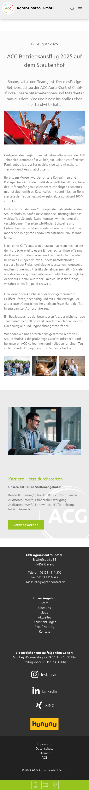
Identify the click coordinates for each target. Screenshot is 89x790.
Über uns (44, 607)
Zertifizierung (44, 626)
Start (44, 603)
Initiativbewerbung (21, 509)
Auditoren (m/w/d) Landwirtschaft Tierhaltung (41, 504)
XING (49, 705)
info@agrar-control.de (49, 582)
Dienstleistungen (44, 622)
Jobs (44, 612)
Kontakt (44, 631)
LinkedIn (49, 691)
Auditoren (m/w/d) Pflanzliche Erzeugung (37, 499)
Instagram (50, 674)
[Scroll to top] (80, 781)
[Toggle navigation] (80, 8)
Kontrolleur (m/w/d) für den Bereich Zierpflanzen (42, 495)
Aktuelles (44, 617)
